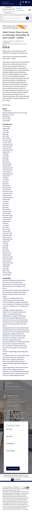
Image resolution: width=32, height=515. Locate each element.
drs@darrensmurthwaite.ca (8, 3)
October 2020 (7, 261)
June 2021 (5, 245)
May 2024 (5, 182)
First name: (9, 429)
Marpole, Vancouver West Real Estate (14, 336)
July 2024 (5, 178)
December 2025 (8, 144)
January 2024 (7, 190)
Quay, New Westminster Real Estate (13, 357)
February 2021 (7, 253)
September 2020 (8, 263)
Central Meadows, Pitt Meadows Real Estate (16, 304)
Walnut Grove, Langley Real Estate (13, 369)
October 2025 (7, 148)
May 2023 (5, 205)
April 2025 (6, 160)
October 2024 (7, 172)
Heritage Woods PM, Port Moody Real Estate (16, 330)
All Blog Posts (7, 111)
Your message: (10, 451)
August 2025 (6, 152)
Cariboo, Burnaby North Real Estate (13, 300)
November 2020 (7, 259)
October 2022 (7, 219)
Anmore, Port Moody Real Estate (12, 282)
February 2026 (7, 140)
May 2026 (5, 134)
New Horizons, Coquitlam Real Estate (14, 344)
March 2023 (6, 209)
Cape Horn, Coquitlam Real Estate (13, 298)
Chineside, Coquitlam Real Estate (13, 310)
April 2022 (6, 227)
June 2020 (6, 267)
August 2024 (6, 176)
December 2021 (7, 233)
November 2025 (7, 146)
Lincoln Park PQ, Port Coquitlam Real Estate (16, 332)
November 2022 (7, 217)
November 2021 (7, 235)
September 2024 (8, 174)
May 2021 (5, 247)
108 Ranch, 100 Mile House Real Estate (14, 280)
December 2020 (8, 257)
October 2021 (7, 237)
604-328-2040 (6, 2)
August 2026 (6, 128)
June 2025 (6, 156)
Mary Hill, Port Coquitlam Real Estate (14, 338)
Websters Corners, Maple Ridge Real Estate (16, 371)
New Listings (6, 117)
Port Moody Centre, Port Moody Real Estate (16, 355)
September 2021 (8, 239)
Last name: (9, 436)
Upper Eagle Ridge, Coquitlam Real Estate (15, 367)
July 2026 (5, 130)
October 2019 (7, 275)
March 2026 (6, 138)
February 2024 (7, 188)
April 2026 (6, 136)
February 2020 (7, 273)
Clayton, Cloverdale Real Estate (12, 314)
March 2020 (6, 271)
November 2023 (7, 194)
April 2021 (5, 249)
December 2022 (7, 215)
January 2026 (7, 142)
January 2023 (7, 213)
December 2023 (7, 192)
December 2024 (8, 168)
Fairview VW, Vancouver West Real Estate (15, 320)
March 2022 (6, 229)
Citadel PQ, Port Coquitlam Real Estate (14, 312)
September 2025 (8, 150)
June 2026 (6, 132)
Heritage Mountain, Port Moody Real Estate (16, 328)
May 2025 (5, 158)
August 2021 (6, 241)
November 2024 (7, 170)
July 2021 (5, 243)
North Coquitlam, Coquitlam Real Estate (15, 346)
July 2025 (5, 154)
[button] (5, 2)
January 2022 (7, 231)
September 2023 (8, 197)
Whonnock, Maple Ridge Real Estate (13, 375)
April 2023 (6, 207)
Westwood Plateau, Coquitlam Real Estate (15, 373)
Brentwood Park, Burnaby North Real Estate (15, 44)
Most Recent (6, 126)
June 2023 (6, 203)
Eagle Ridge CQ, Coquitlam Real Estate (14, 316)
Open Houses (7, 119)
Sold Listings (6, 121)
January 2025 (7, 166)
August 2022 (6, 221)
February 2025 (7, 164)
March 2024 (6, 186)
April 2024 (6, 184)
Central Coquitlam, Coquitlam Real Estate (15, 302)
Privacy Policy (6, 477)
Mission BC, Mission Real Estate (12, 340)
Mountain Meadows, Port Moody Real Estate (16, 342)
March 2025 (6, 162)
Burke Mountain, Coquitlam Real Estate (14, 292)
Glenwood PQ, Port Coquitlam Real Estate (15, 322)
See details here (22, 53)
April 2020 (6, 269)
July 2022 (5, 223)
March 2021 (6, 251)
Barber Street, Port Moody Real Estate (14, 284)
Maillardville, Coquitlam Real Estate (13, 334)
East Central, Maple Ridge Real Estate (14, 318)
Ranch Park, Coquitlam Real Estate (13, 359)
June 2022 (6, 225)
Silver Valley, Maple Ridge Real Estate (14, 361)
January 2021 (6, 255)
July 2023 (5, 201)
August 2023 (6, 199)
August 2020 (6, 265)
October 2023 (7, 195)
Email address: (10, 443)
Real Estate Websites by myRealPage (19, 477)
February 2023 (7, 211)
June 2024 (6, 180)
